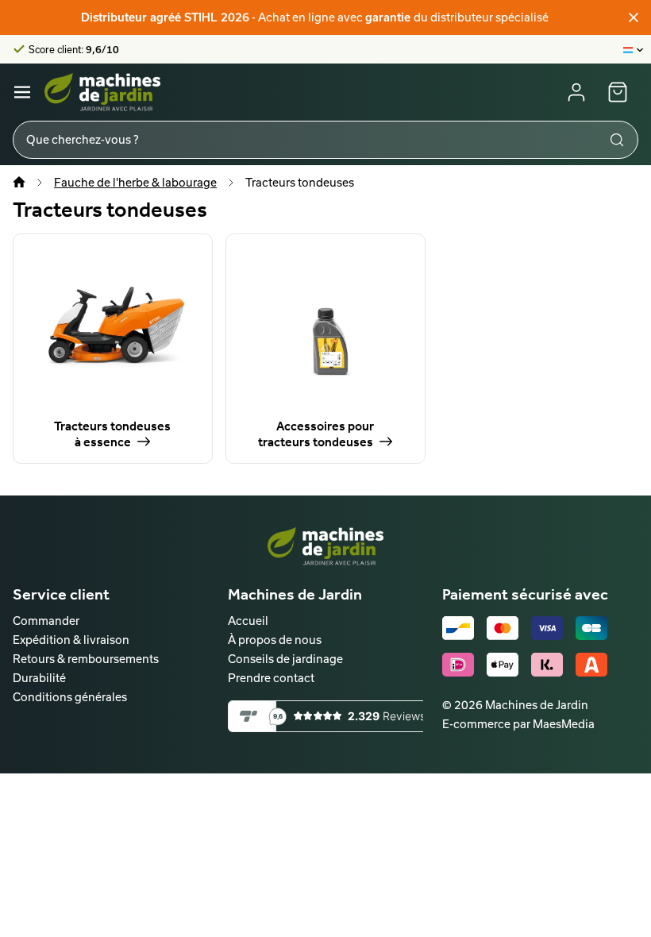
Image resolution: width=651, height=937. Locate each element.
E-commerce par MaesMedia (518, 724)
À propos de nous (275, 639)
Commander (46, 620)
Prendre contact (271, 677)
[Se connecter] (576, 92)
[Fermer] (633, 17)
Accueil (248, 620)
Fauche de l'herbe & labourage (135, 182)
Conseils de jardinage (285, 658)
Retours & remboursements (86, 658)
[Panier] (617, 92)
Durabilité (39, 677)
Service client (61, 593)
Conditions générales (70, 697)
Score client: (74, 49)
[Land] (634, 49)
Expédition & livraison (71, 639)
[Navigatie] (22, 92)
